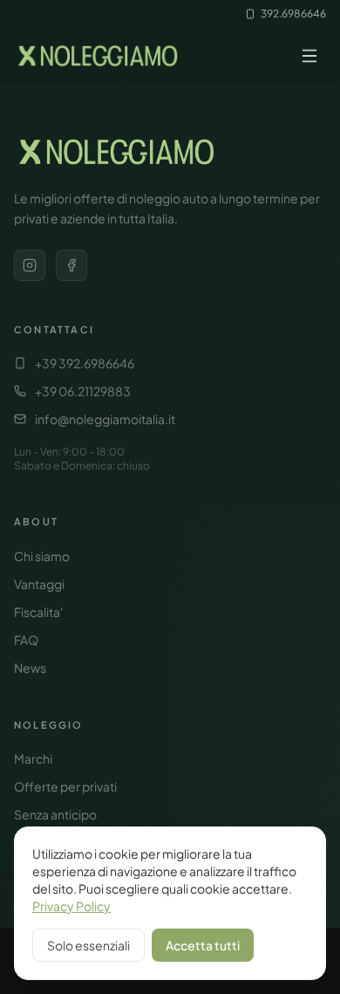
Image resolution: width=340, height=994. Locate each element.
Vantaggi (39, 584)
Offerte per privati (65, 786)
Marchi (33, 758)
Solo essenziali (88, 945)
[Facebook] (71, 265)
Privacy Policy (71, 906)
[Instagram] (29, 265)
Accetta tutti (203, 945)
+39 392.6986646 (84, 363)
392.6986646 (293, 13)
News (30, 667)
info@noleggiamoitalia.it (105, 419)
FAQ (26, 640)
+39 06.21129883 (83, 391)
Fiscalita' (38, 612)
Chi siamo (42, 556)
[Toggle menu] (309, 55)
